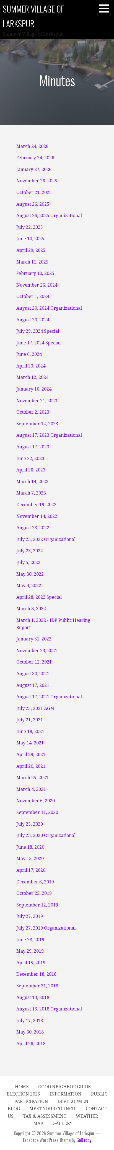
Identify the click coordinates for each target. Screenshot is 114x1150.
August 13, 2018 (32, 997)
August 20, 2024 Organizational (49, 308)
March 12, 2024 (32, 377)
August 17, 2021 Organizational (49, 696)
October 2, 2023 (32, 412)
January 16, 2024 (33, 389)
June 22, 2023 (30, 458)
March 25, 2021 (32, 777)
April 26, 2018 (30, 1043)
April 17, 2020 (30, 870)
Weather (87, 1116)
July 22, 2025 (29, 227)
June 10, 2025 (30, 238)
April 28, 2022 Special (39, 597)
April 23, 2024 (30, 366)
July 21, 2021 (29, 719)
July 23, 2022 (29, 550)
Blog (14, 1108)
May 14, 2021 (30, 743)
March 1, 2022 (31, 620)
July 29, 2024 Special (37, 331)
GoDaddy (83, 1140)
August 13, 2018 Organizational (49, 1009)
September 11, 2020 (37, 812)
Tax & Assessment (44, 1116)
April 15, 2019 (30, 962)
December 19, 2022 (36, 504)
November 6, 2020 (35, 800)
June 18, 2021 (30, 731)
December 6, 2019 (35, 882)
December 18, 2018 (36, 974)
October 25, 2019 (34, 893)
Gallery (62, 1123)
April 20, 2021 (30, 766)
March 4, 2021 (31, 789)
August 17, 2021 (32, 685)
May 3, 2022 (28, 585)
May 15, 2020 (30, 858)
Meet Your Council (52, 1108)
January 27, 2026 (33, 169)
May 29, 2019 (30, 951)
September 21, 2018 (37, 985)
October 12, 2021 (34, 662)
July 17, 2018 (29, 1020)
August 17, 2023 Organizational (49, 435)
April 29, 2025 (30, 250)
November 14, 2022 (36, 516)
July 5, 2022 (28, 562)
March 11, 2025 (32, 262)
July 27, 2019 (29, 916)
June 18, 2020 (30, 847)
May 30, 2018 (30, 1032)
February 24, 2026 (35, 157)
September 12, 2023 (37, 423)
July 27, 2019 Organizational (46, 928)
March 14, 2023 (32, 481)
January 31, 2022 (33, 639)
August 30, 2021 (32, 673)
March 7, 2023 (31, 493)
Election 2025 (23, 1094)
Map (38, 1123)
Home (22, 1086)
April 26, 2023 (30, 470)
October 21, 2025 (34, 192)
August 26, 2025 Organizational (49, 215)
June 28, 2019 (30, 939)
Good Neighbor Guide (64, 1086)
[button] (106, 8)
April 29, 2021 (30, 754)
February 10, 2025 (35, 273)
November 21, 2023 (36, 400)
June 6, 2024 (29, 354)
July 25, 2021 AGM (35, 708)
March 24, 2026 (32, 146)
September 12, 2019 (37, 905)
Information (66, 1094)
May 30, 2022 (30, 574)
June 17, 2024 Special (38, 343)
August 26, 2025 (32, 204)
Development (74, 1101)
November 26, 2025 (36, 180)
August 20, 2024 (32, 319)
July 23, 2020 (29, 824)
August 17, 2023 (32, 446)
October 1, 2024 (32, 296)
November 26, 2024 (36, 285)
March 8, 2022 (31, 608)
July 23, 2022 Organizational (46, 539)
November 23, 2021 (36, 650)
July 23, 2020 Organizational (46, 835)
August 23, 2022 (32, 527)
